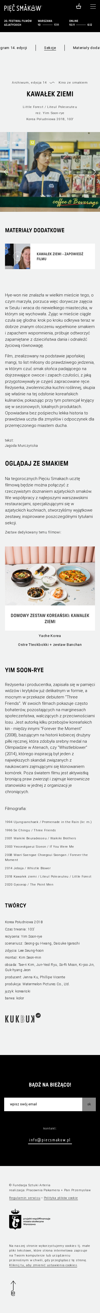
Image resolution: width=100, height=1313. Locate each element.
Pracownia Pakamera (43, 1190)
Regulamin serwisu (24, 1198)
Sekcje (50, 48)
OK (89, 1104)
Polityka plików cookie (61, 1198)
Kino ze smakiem (73, 82)
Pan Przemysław (77, 1190)
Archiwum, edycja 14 (29, 82)
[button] (94, 172)
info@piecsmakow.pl (50, 1139)
